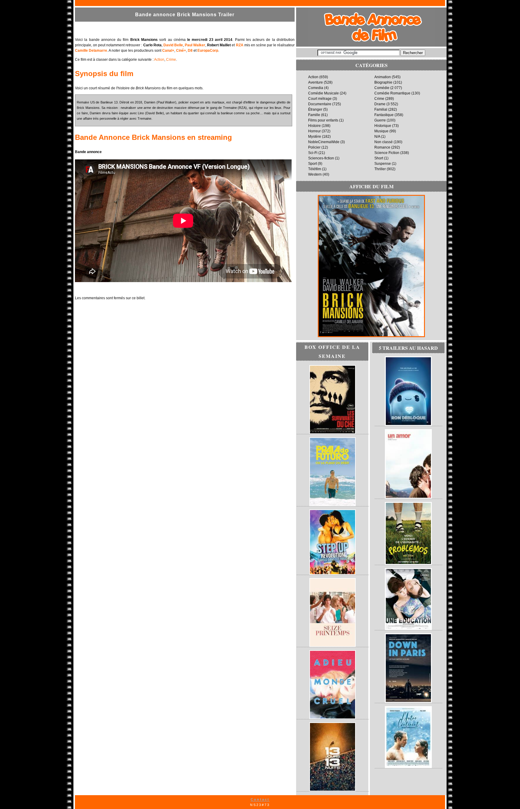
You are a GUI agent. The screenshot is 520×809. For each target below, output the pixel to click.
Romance (382, 147)
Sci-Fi (312, 153)
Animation (382, 77)
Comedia (315, 88)
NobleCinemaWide (323, 142)
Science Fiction (386, 153)
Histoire (314, 126)
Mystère (314, 136)
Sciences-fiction (321, 158)
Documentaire (319, 104)
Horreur (314, 131)
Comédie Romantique (392, 93)
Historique (382, 126)
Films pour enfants (323, 120)
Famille (314, 115)
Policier (314, 147)
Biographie (383, 82)
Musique (381, 131)
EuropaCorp (207, 50)
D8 (190, 50)
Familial (380, 109)
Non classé (383, 142)
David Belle (173, 45)
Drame (379, 104)
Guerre (380, 120)
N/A (377, 136)
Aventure (315, 82)
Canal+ (168, 50)
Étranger (315, 109)
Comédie (381, 88)
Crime (171, 59)
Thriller (380, 169)
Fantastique (384, 115)
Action (159, 59)
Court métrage (320, 99)
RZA (239, 45)
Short (378, 158)
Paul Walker (195, 45)
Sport (312, 163)
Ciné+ (181, 50)
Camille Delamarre (91, 50)
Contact (260, 799)
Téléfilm (314, 169)
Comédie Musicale (323, 93)
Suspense (382, 163)
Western (315, 174)
